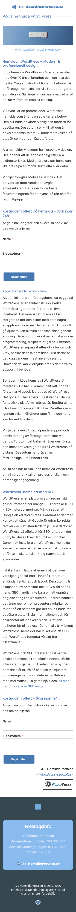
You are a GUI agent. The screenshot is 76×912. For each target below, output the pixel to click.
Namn (8, 239)
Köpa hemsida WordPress (25, 291)
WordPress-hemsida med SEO (28, 492)
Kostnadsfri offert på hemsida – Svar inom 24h (38, 213)
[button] (71, 7)
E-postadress (13, 253)
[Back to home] (38, 7)
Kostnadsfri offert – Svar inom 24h (31, 698)
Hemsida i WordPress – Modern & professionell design (31, 63)
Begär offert (19, 276)
